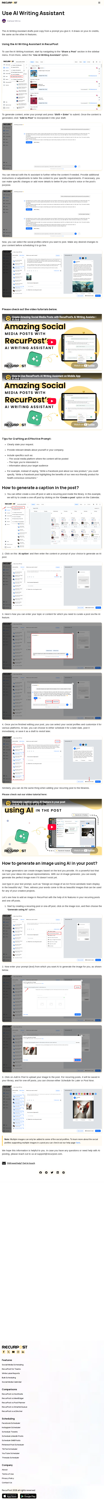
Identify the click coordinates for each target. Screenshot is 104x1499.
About (4, 1469)
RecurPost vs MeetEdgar (13, 1398)
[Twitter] (8, 1352)
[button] (41, 1172)
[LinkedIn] (23, 1352)
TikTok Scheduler (9, 1449)
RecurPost (7, 1490)
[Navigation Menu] (99, 3)
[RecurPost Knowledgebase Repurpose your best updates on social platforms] (9, 3)
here (78, 1143)
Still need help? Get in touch (21, 1163)
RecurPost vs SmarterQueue (14, 1407)
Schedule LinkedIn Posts (12, 1436)
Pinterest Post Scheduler (13, 1444)
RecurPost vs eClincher (12, 1411)
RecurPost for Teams (11, 1369)
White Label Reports (11, 1373)
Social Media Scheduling (12, 1364)
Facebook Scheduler (11, 1423)
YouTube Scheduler (11, 1453)
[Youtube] (13, 1352)
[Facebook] (3, 1352)
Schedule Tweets (10, 1431)
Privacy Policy (8, 1478)
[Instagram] (18, 1352)
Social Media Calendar (12, 1382)
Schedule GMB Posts (11, 1440)
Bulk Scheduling (9, 1377)
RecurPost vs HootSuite (12, 1394)
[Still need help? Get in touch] (4, 1163)
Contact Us (7, 1482)
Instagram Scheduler (11, 1427)
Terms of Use (8, 1474)
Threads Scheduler (10, 1457)
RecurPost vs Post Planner (13, 1402)
